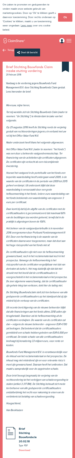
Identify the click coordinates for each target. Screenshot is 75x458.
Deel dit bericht (29, 52)
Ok (65, 17)
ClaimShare (14, 40)
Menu (69, 40)
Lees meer (26, 25)
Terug (11, 50)
